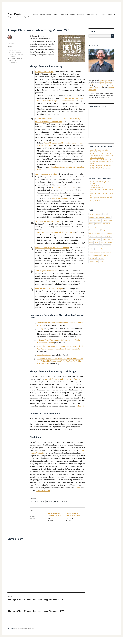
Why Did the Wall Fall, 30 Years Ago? (49, 289)
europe (17, 51)
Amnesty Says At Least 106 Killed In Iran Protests (56, 232)
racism (14, 61)
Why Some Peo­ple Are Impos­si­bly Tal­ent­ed (52, 247)
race (106, 249)
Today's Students (95, 201)
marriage (11, 59)
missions (91, 245)
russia (103, 252)
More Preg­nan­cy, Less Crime (46, 174)
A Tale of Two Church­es (44, 71)
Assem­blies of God (104, 80)
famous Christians (94, 230)
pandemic (99, 245)
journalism (110, 239)
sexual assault (97, 255)
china (9, 49)
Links (9, 46)
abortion (91, 214)
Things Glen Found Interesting (99, 150)
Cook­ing (40, 329)
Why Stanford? (92, 14)
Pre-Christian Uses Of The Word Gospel (101, 169)
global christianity (100, 233)
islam (99, 239)
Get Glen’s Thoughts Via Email (72, 14)
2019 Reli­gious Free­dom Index (46, 271)
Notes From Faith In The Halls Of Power (101, 156)
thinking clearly (93, 261)
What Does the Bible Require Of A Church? (102, 154)
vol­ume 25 (80, 406)
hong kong (17, 53)
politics (91, 249)
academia (99, 214)
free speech (104, 230)
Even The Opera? (95, 186)
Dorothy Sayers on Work (97, 187)
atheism (105, 220)
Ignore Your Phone (44, 355)
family (10, 53)
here (79, 488)
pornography (99, 249)
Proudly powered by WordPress (24, 628)
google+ (109, 233)
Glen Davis (14, 14)
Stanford (105, 255)
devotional (98, 223)
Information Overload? (97, 157)
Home (35, 14)
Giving (103, 14)
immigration (92, 239)
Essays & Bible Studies (48, 14)
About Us (112, 14)
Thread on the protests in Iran (47, 222)
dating (10, 51)
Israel (104, 239)
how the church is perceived (103, 236)
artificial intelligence (95, 220)
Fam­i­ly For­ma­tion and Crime (63, 188)
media (110, 242)
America (91, 217)
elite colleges (93, 227)
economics (106, 223)
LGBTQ (97, 242)
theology (100, 258)
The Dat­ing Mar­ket (59, 198)
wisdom (102, 261)
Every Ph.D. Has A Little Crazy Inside (100, 159)
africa (105, 214)
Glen (9, 41)
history (91, 236)
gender (91, 233)
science (108, 252)
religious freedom (15, 63)
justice (91, 242)
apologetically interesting (103, 217)
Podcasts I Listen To (96, 152)
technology (92, 258)
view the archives (43, 490)
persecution (107, 245)
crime (15, 49)
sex (90, 255)
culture (91, 223)
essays (102, 86)
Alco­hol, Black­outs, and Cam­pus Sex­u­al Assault (63, 379)
